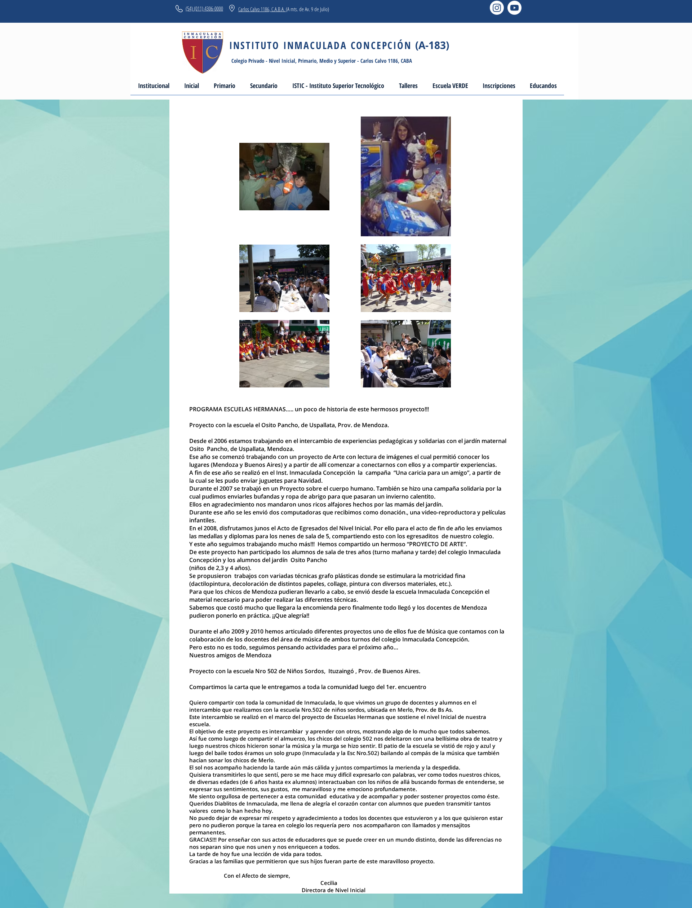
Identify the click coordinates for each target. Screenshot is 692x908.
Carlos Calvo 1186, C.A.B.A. (262, 9)
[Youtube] (514, 8)
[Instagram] (497, 8)
